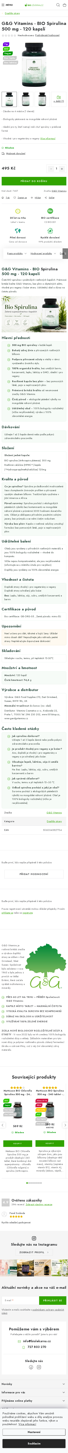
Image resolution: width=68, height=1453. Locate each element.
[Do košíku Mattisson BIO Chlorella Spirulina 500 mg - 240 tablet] (17, 1143)
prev (2, 1125)
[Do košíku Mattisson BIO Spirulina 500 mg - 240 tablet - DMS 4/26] (49, 1143)
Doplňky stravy (54, 821)
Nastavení (34, 1432)
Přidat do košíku (34, 181)
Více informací (27, 1424)
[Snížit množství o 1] (51, 169)
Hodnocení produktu (41, 253)
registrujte (28, 912)
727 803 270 (37, 1347)
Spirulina (49, 269)
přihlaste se (7, 912)
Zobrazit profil (32, 1252)
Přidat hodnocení (34, 874)
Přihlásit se (52, 1300)
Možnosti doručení (15, 153)
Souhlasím (34, 1443)
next (65, 1125)
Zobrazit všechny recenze (39, 1204)
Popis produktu (15, 253)
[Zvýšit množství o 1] (62, 169)
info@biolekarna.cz (37, 1341)
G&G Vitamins (59, 190)
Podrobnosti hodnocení (47, 35)
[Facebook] (31, 1367)
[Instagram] (39, 1367)
